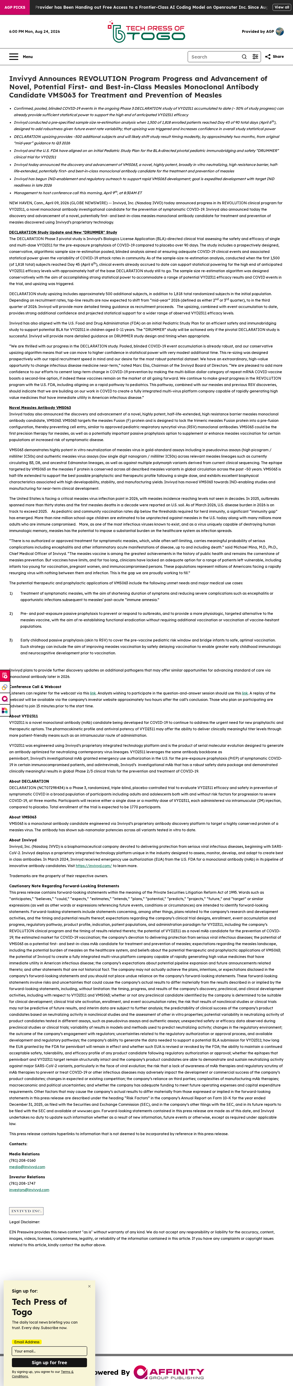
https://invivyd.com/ (94, 865)
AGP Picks (15, 7)
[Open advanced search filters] (255, 56)
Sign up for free (49, 1362)
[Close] (89, 1286)
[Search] (244, 56)
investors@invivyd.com (29, 1189)
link (93, 693)
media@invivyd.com (27, 1167)
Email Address (26, 1342)
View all (282, 7)
